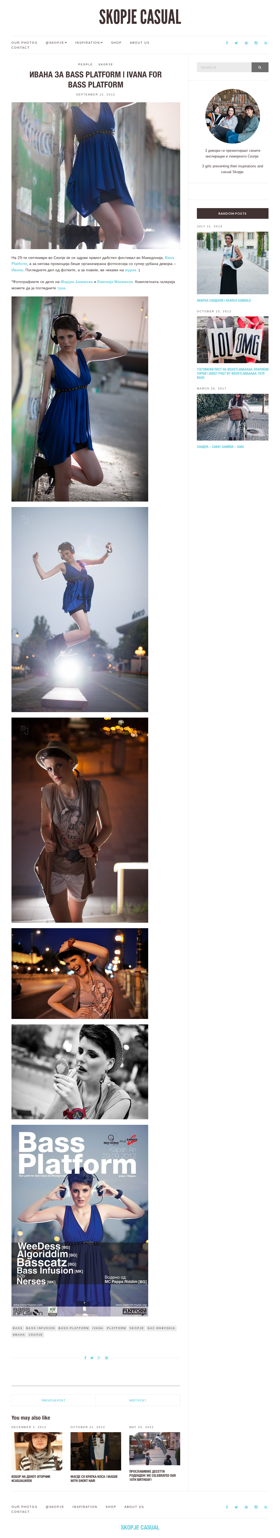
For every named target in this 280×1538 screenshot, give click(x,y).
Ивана (17, 270)
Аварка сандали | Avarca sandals (224, 300)
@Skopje (55, 42)
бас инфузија (161, 1328)
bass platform (74, 1328)
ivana (97, 1328)
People (85, 64)
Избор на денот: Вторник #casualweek (30, 1479)
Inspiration (87, 42)
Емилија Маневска (115, 281)
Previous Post (54, 1400)
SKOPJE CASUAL (140, 17)
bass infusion (40, 1328)
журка (130, 270)
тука (61, 288)
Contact (20, 47)
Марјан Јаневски (77, 281)
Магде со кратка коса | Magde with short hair (94, 1479)
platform (116, 1328)
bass (18, 1328)
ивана (19, 1334)
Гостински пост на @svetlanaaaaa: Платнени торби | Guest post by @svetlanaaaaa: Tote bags (233, 373)
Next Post (137, 1400)
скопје (36, 1334)
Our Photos (24, 42)
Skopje (105, 64)
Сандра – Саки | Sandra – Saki (220, 447)
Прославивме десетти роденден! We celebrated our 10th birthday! (152, 1475)
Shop (116, 42)
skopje (137, 1328)
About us (140, 42)
